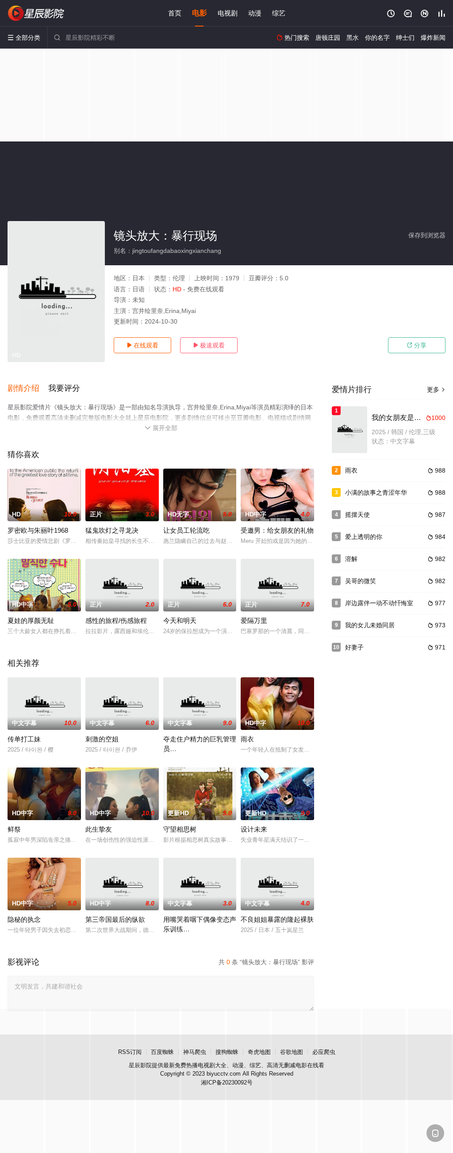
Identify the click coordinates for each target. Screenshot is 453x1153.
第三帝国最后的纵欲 (115, 919)
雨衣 (247, 739)
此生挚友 (98, 829)
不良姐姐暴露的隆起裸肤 (277, 919)
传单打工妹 (24, 739)
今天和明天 (179, 620)
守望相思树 (179, 829)
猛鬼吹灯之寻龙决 (111, 530)
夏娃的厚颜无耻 (31, 620)
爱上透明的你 (363, 536)
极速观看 (209, 345)
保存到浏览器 (426, 235)
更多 (436, 389)
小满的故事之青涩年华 (376, 492)
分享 (416, 345)
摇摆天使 (357, 514)
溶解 (351, 558)
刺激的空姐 (102, 739)
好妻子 (354, 647)
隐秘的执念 (24, 919)
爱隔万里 (254, 620)
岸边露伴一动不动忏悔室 (379, 603)
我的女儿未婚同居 (370, 625)
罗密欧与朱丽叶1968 (38, 530)
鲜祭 (14, 829)
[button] (28, 388)
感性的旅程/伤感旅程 (116, 620)
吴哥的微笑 (360, 580)
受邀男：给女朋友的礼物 (277, 530)
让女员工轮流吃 (186, 530)
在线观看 (142, 345)
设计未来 (254, 829)
